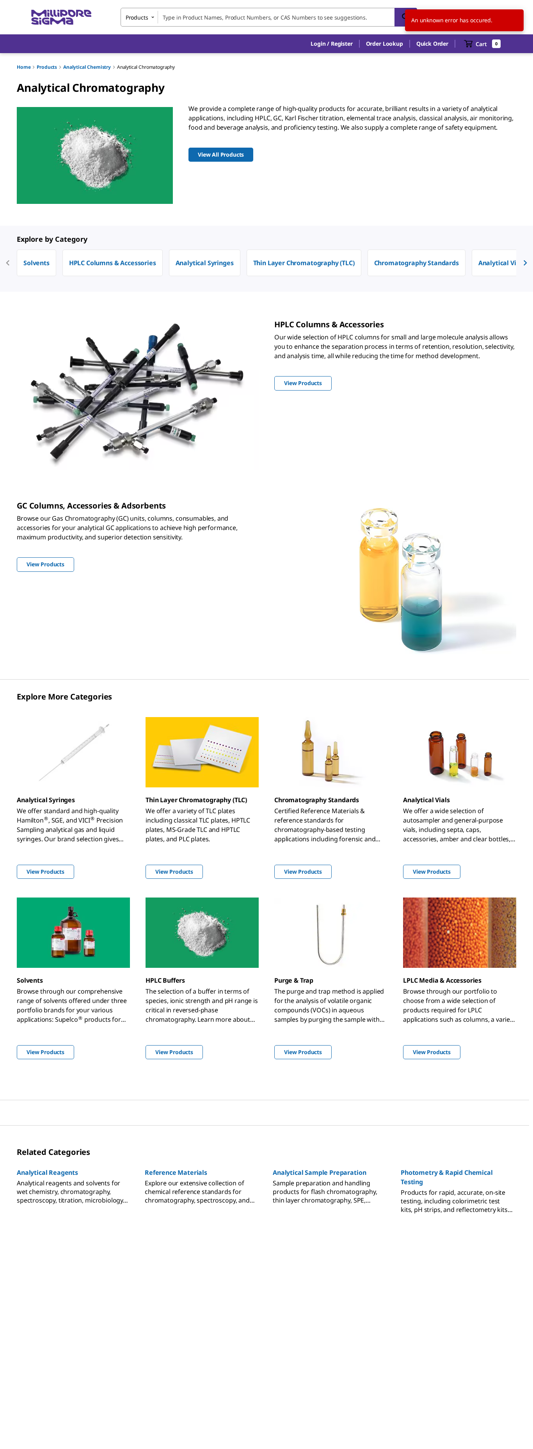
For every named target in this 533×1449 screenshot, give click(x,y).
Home (23, 67)
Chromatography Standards (416, 263)
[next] (525, 263)
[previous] (7, 263)
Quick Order (432, 43)
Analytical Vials (501, 263)
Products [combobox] (137, 17)
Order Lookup (384, 43)
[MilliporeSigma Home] (61, 17)
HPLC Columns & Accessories (112, 263)
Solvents (36, 263)
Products (47, 67)
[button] (331, 44)
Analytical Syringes (205, 263)
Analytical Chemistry (87, 67)
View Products (45, 871)
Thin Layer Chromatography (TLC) (304, 263)
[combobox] (269, 17)
